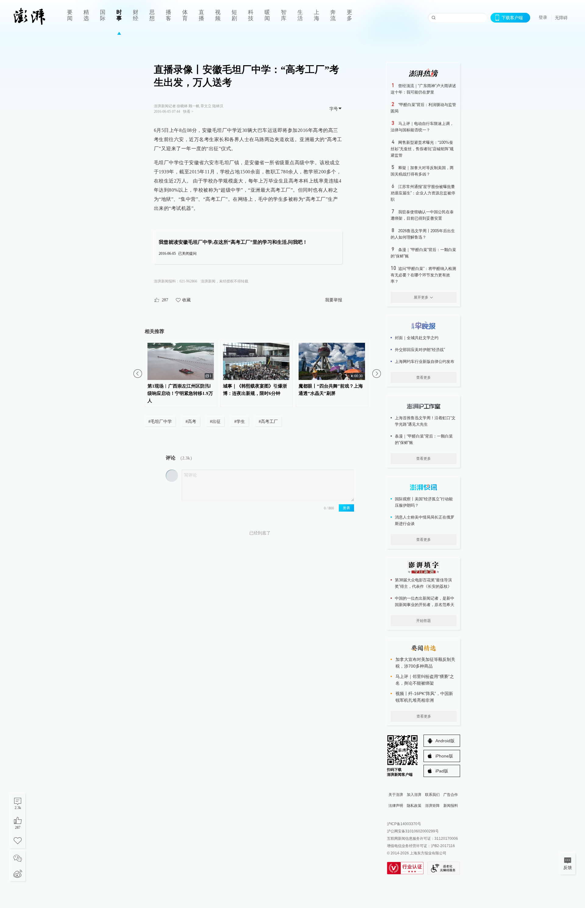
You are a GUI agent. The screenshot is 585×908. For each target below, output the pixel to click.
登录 (543, 17)
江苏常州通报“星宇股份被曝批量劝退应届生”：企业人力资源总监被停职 (423, 193)
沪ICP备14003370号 (404, 824)
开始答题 (423, 621)
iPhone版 (444, 756)
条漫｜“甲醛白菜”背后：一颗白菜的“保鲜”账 (424, 439)
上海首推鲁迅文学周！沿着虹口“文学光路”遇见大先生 (425, 421)
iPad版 (441, 770)
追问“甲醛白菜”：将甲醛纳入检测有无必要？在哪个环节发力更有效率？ (423, 275)
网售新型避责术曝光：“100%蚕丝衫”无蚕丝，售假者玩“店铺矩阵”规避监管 (422, 149)
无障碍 (561, 17)
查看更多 (423, 377)
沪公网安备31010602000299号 (413, 831)
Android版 (445, 740)
